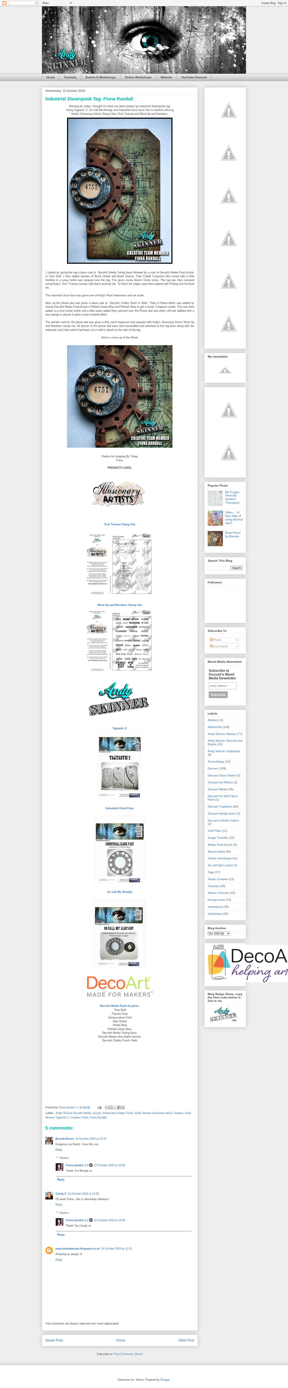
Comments (220, 646)
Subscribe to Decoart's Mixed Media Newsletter (222, 674)
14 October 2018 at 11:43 (116, 1248)
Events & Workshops (101, 77)
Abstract (213, 720)
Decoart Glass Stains (222, 775)
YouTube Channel (194, 77)
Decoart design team (222, 813)
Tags (211, 872)
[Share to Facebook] (119, 1107)
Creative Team (79, 1117)
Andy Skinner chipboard (224, 751)
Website (166, 77)
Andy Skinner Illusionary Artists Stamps (159, 1113)
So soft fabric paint (220, 865)
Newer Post (54, 1340)
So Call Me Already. (120, 891)
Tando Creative (218, 879)
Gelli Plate (214, 830)
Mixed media (216, 851)
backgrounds (216, 899)
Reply (58, 1149)
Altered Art (215, 727)
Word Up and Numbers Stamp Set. (119, 605)
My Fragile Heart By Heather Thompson (232, 497)
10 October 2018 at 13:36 (83, 1193)
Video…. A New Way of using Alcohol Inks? (234, 517)
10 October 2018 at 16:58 (109, 1165)
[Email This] (107, 1107)
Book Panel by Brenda (232, 534)
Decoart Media (217, 789)
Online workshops (219, 858)
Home (51, 77)
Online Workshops (138, 77)
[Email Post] (99, 1107)
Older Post (186, 1340)
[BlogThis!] (111, 1107)
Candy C (60, 1193)
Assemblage (216, 761)
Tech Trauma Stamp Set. (120, 524)
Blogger (165, 1379)
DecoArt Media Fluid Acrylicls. (120, 1005)
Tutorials (70, 77)
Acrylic (97, 1113)
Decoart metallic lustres (223, 820)
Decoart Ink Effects (220, 782)
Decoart (213, 768)
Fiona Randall (98, 1117)
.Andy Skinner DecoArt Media (73, 1113)
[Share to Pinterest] (123, 1107)
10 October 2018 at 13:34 (90, 1138)
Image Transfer (218, 837)
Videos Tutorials (218, 892)
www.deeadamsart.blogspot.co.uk (77, 1248)
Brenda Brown (64, 1138)
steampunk (215, 906)
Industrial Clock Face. (120, 808)
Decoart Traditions (220, 806)
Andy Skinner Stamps (222, 734)
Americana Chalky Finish (118, 1113)
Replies (64, 1157)
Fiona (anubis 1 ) (77, 1165)
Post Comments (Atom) (128, 1354)
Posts (217, 639)
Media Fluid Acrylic (220, 844)
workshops (215, 913)
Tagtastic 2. (119, 728)
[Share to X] (115, 1107)
